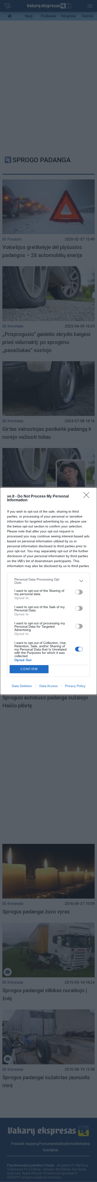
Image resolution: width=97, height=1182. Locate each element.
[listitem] (48, 581)
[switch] (79, 592)
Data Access (48, 686)
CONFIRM (29, 669)
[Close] (87, 496)
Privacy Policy (75, 686)
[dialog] (48, 591)
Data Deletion (22, 686)
